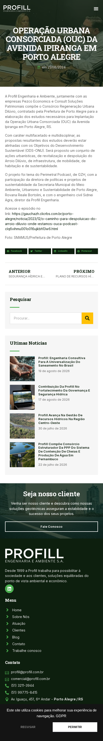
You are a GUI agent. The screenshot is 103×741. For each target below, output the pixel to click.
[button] (96, 8)
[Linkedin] (9, 588)
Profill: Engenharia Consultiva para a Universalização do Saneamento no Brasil (61, 361)
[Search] (87, 318)
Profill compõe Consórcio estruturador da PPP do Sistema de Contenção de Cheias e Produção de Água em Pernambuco (63, 451)
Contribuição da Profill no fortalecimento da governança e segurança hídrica (64, 390)
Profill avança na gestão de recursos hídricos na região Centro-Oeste (61, 419)
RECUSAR (28, 727)
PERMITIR (75, 727)
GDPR (61, 716)
